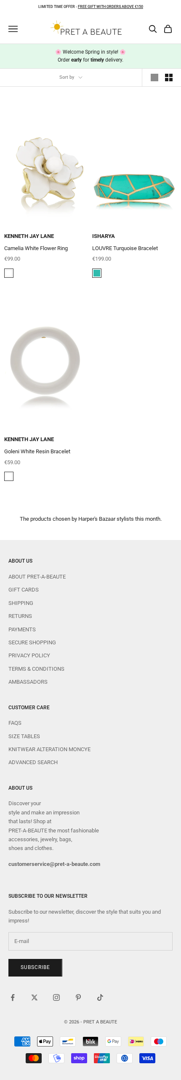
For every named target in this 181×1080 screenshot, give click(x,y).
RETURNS (20, 616)
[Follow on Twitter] (34, 997)
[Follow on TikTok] (100, 997)
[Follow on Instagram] (56, 997)
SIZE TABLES (24, 736)
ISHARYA (103, 236)
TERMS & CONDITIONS (36, 669)
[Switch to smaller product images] (169, 77)
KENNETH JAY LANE (29, 236)
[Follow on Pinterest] (78, 997)
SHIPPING (20, 603)
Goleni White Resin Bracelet (37, 451)
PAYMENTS (22, 629)
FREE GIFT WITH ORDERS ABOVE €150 (110, 7)
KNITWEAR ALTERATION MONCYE (49, 749)
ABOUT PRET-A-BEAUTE (37, 577)
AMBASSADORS (28, 682)
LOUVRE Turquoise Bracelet (125, 248)
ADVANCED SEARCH (33, 762)
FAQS (14, 723)
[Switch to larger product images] (154, 77)
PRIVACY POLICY (29, 655)
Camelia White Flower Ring (36, 248)
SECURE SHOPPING (32, 642)
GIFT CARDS (23, 590)
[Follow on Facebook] (12, 997)
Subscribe (35, 967)
